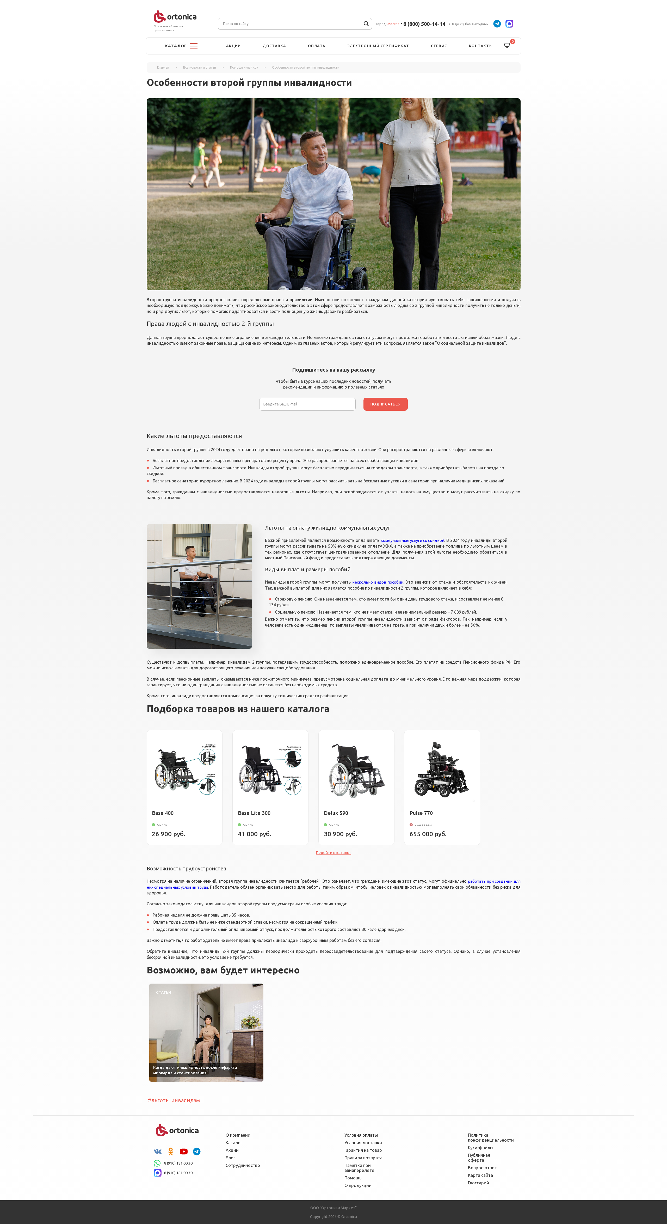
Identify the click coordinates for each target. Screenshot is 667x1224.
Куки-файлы (480, 1147)
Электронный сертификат (378, 46)
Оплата (316, 46)
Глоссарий (478, 1182)
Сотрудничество (243, 1165)
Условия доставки (363, 1142)
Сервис (439, 46)
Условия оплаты (361, 1134)
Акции (233, 46)
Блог (230, 1157)
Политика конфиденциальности (487, 1137)
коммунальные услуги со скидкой (412, 540)
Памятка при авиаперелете (359, 1168)
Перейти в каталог (333, 853)
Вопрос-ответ (482, 1167)
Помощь (353, 1177)
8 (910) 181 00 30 (178, 1163)
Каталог (234, 1142)
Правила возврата (363, 1157)
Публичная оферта (479, 1157)
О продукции (358, 1185)
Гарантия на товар (363, 1150)
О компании (238, 1134)
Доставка (274, 46)
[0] (507, 46)
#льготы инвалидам (174, 1100)
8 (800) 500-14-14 (424, 24)
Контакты (481, 46)
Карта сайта (480, 1175)
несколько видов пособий (377, 582)
